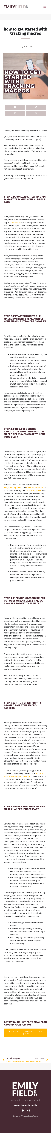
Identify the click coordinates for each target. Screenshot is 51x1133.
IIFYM (19, 487)
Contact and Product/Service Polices (25, 1116)
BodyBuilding (10, 487)
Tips (39, 773)
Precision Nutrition (34, 487)
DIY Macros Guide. (34, 490)
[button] (15, 107)
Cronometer (15, 222)
